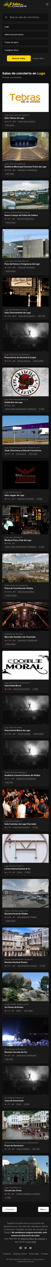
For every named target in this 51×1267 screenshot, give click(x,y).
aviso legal (31, 1242)
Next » (43, 1209)
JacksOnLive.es (10, 1226)
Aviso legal (34, 1254)
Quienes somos (20, 1254)
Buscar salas (18, 58)
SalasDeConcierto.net (17, 1223)
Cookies (44, 1254)
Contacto (7, 1254)
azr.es (31, 1262)
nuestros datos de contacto (33, 1238)
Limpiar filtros (38, 58)
